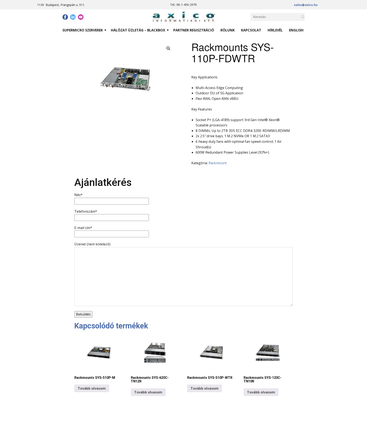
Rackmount (218, 163)
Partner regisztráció (193, 30)
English (296, 30)
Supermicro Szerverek (82, 30)
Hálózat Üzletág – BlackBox (138, 30)
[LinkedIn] (73, 17)
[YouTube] (80, 17)
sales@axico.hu (306, 5)
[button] (168, 48)
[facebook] (65, 17)
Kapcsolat (251, 30)
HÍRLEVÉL (275, 30)
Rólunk (227, 30)
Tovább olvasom (92, 388)
